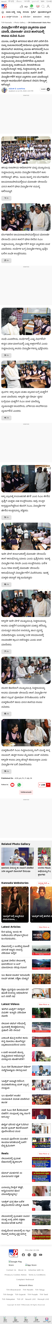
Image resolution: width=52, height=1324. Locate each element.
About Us (22, 1270)
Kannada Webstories (15, 883)
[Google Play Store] (17, 1263)
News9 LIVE (30, 1299)
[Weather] (21, 6)
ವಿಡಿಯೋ (26, 17)
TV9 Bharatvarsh (13, 1290)
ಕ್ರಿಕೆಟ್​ (33, 12)
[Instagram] (34, 1254)
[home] (2, 12)
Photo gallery (19, 22)
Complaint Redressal (25, 1279)
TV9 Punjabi (32, 1294)
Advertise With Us (36, 1270)
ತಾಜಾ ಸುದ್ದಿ (10, 12)
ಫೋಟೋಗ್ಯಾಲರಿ (44, 12)
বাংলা (42, 1)
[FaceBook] (23, 1254)
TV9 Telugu (40, 1290)
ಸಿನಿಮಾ (26, 12)
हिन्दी (11, 1)
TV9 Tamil (44, 1294)
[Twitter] (29, 1254)
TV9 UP (20, 1299)
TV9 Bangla (8, 1294)
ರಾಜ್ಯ (19, 12)
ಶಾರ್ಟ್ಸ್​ (47, 17)
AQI (26, 7)
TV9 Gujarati (20, 1294)
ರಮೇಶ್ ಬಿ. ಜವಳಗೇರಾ (17, 89)
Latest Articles (11, 927)
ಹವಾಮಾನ (37, 17)
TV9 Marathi (28, 1290)
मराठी (26, 1)
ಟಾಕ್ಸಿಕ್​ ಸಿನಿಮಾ (12, 17)
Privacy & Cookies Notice (16, 1275)
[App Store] (33, 1266)
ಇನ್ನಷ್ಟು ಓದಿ (42, 883)
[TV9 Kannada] (4, 6)
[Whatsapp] (31, 6)
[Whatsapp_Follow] (19, 785)
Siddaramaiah (26, 792)
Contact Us (11, 1270)
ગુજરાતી (35, 1)
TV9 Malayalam (8, 1299)
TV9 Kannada (6, 22)
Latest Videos (10, 1004)
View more (43, 927)
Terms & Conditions (37, 1275)
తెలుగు (19, 1)
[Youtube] (12, 785)
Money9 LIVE (43, 1299)
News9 (3, 1)
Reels (5, 1153)
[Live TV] (37, 6)
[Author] (4, 90)
